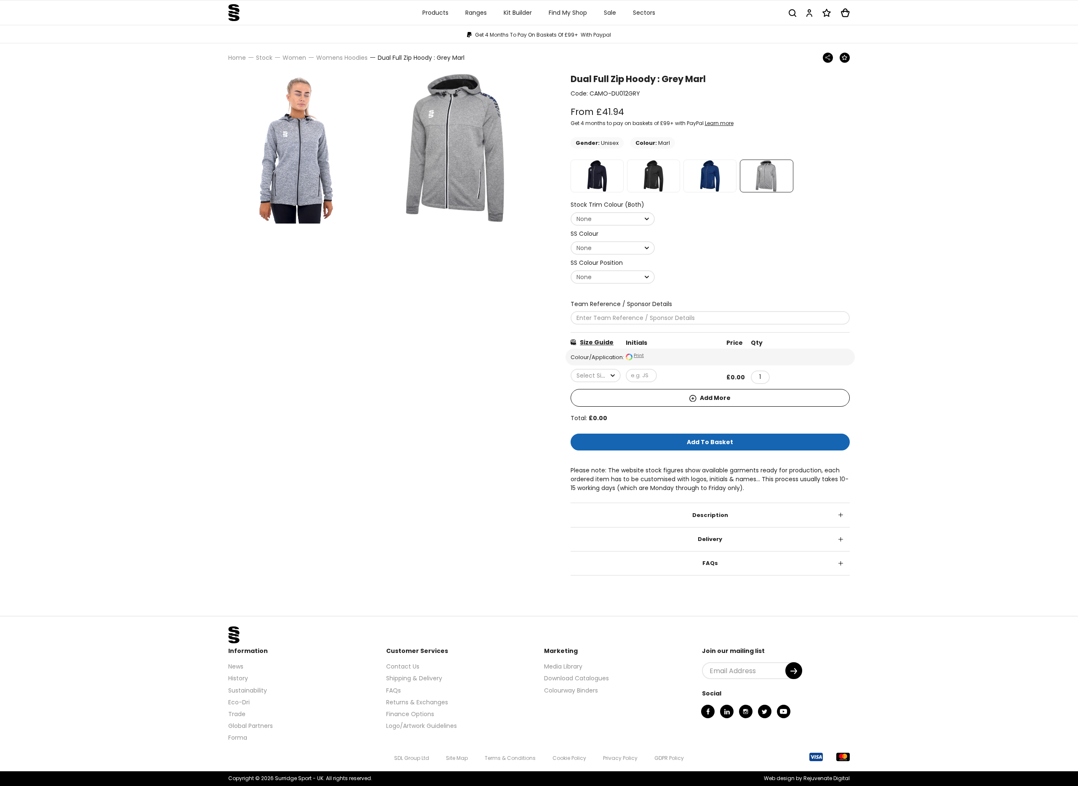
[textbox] (595, 375)
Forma (237, 737)
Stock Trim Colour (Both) (607, 204)
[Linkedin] (727, 711)
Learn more (719, 123)
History (238, 678)
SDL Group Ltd (411, 758)
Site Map (457, 758)
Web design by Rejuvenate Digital (807, 778)
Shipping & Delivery (414, 678)
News (235, 666)
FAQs (710, 563)
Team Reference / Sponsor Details (621, 304)
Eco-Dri (239, 702)
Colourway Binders (571, 690)
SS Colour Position (597, 262)
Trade (236, 714)
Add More (715, 398)
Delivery (710, 539)
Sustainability (247, 690)
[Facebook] (708, 711)
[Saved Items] (827, 12)
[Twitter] (764, 711)
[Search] (792, 12)
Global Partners (250, 726)
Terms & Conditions (510, 758)
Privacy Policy (620, 758)
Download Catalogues (576, 678)
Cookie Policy (569, 758)
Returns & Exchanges (417, 702)
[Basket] (845, 12)
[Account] (809, 12)
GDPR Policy (669, 758)
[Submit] (793, 670)
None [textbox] (584, 219)
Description (710, 515)
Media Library (563, 666)
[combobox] (613, 219)
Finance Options (410, 714)
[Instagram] (745, 711)
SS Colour (584, 233)
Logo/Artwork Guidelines (421, 726)
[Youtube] (783, 711)
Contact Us (402, 666)
